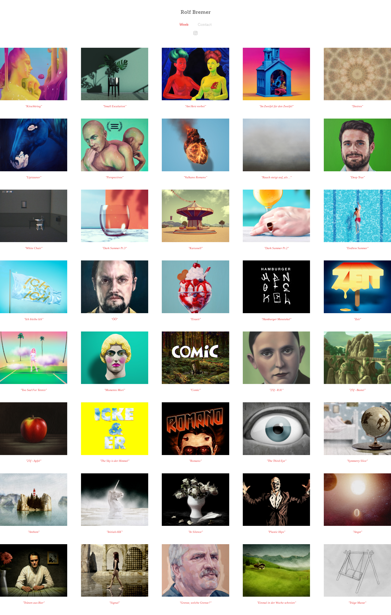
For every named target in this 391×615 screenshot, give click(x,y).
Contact (205, 24)
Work (183, 24)
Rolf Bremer (196, 12)
